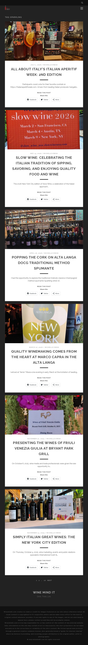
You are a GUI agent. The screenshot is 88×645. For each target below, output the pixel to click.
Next (49, 580)
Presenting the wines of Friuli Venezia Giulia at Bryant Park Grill (44, 448)
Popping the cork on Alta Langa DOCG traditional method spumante (44, 262)
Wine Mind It (44, 592)
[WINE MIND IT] (7, 9)
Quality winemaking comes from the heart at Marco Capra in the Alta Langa (44, 357)
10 (45, 580)
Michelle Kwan (50, 65)
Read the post (44, 93)
